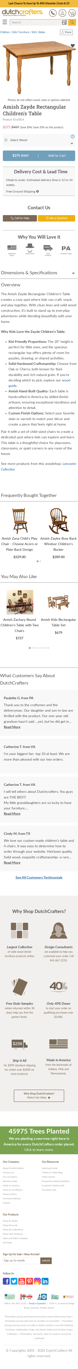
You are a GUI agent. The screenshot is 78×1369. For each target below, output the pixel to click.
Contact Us (8, 1172)
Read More (12, 727)
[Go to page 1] (38, 561)
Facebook (6, 1281)
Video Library (48, 1177)
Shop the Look (10, 1225)
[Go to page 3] (35, 648)
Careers (6, 1203)
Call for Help (21, 218)
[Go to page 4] (37, 648)
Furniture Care (49, 1190)
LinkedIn (45, 1281)
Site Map (7, 1242)
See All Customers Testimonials (39, 877)
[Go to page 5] (40, 648)
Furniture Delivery (12, 1198)
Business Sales (10, 1181)
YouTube (21, 1281)
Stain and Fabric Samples (15, 1238)
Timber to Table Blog (52, 1172)
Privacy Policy (10, 1194)
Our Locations (10, 1177)
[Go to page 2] (40, 561)
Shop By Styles (10, 1221)
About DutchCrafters (13, 1168)
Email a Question (37, 1303)
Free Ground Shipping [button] (20, 191)
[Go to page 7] (45, 648)
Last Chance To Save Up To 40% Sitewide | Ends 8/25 (39, 3)
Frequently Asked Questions (56, 1181)
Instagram (37, 1281)
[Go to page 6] (43, 648)
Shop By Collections (13, 1229)
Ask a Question (58, 218)
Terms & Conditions (13, 1190)
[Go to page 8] (48, 648)
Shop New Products (13, 1234)
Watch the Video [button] (39, 1095)
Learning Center (50, 1168)
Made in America (11, 1185)
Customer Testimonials (53, 1185)
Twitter (14, 1281)
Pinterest (29, 1281)
